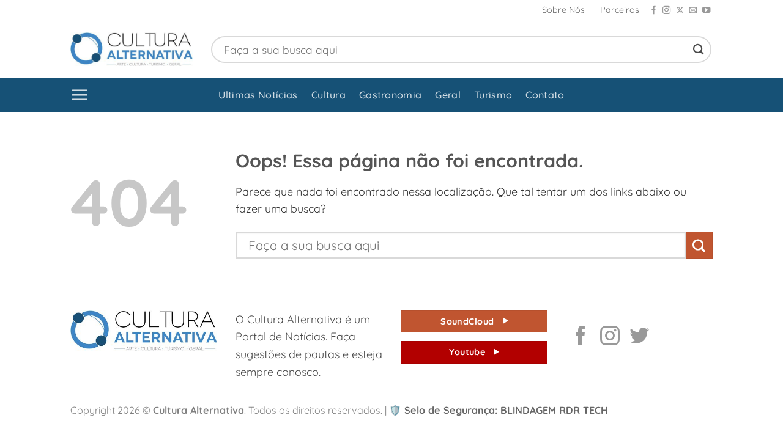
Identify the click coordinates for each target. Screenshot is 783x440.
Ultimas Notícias (257, 95)
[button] (79, 95)
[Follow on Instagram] (666, 10)
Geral (448, 95)
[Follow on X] (680, 10)
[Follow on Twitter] (639, 337)
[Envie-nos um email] (693, 10)
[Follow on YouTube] (706, 10)
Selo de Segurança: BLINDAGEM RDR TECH (498, 410)
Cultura (328, 95)
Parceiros (619, 9)
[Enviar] (698, 49)
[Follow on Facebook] (654, 10)
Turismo (493, 95)
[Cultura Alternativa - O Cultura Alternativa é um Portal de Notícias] (131, 49)
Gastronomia (390, 95)
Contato (544, 95)
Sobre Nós (563, 9)
